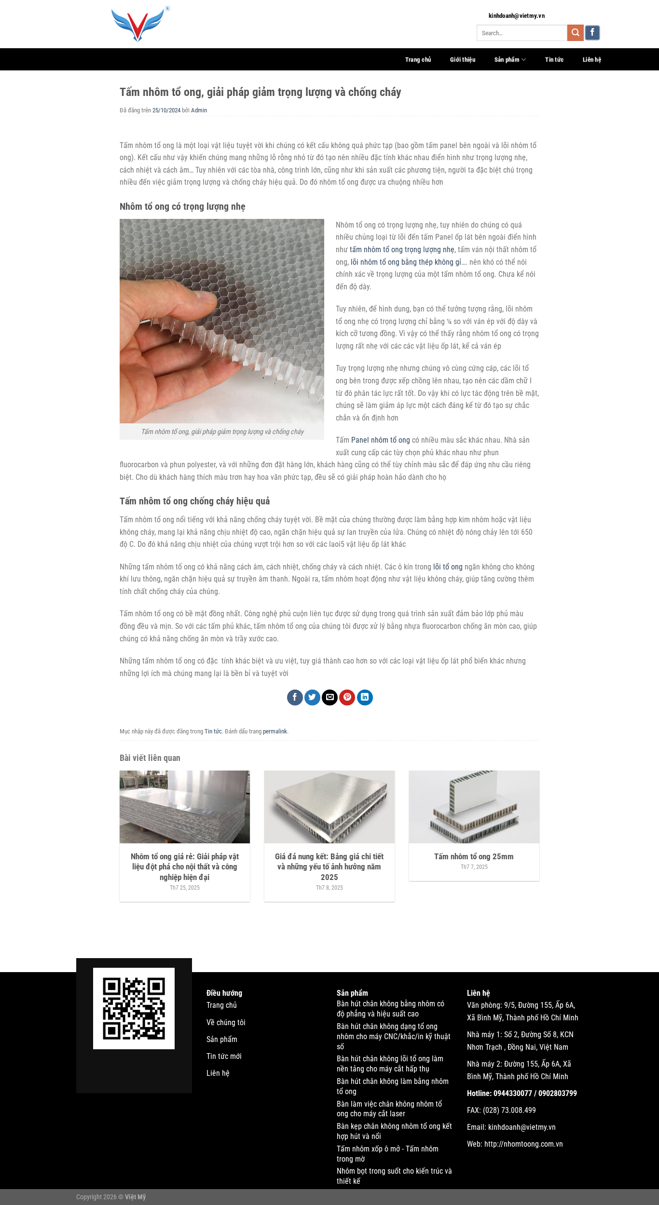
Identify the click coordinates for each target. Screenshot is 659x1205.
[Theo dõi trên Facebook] (593, 33)
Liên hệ (592, 59)
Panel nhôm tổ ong (380, 440)
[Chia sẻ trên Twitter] (312, 697)
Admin (199, 110)
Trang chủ (418, 59)
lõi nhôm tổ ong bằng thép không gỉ (406, 262)
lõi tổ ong (448, 566)
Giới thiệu (462, 59)
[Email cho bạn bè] (330, 697)
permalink (275, 731)
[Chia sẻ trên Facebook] (295, 697)
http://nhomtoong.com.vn (523, 1144)
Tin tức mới (224, 1056)
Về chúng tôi (226, 1022)
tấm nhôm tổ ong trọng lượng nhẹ (402, 249)
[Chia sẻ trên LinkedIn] (365, 697)
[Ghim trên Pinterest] (347, 697)
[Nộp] (575, 33)
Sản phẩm (507, 59)
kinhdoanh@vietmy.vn (517, 15)
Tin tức (554, 59)
